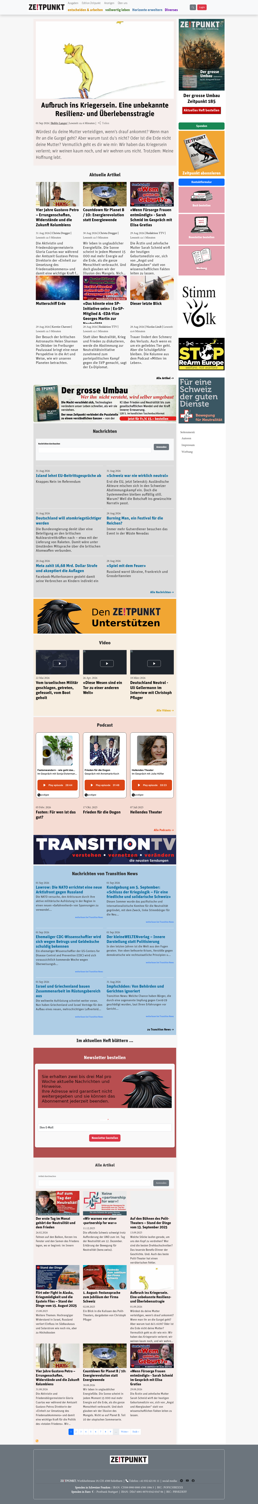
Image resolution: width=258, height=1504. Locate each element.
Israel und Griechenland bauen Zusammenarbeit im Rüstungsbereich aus (68, 984)
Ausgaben (73, 3)
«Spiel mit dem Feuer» (126, 558)
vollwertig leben (117, 10)
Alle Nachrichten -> (162, 584)
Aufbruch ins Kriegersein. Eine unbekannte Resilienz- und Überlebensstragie (150, 1290)
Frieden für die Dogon (102, 805)
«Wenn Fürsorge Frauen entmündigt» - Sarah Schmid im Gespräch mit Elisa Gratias (151, 217)
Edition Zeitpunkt (91, 3)
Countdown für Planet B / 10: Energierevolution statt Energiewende (103, 215)
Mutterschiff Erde (51, 304)
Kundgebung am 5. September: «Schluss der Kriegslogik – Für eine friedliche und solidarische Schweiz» (139, 885)
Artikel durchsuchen (47, 1169)
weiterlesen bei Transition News (89, 910)
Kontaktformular (201, 182)
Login (202, 7)
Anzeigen (109, 3)
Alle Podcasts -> (164, 822)
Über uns (122, 3)
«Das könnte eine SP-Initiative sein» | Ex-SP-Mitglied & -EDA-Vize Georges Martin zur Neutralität (103, 313)
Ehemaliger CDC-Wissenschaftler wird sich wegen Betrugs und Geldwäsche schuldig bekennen (68, 934)
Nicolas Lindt (154, 327)
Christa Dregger (61, 233)
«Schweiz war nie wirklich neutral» (137, 468)
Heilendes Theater (146, 805)
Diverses (171, 10)
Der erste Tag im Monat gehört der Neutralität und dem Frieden (55, 1216)
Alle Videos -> (165, 703)
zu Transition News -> (160, 1022)
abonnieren (37, 1433)
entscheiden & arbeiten (85, 10)
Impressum (188, 445)
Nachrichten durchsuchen (49, 436)
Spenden (201, 126)
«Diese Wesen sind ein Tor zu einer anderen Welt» (102, 680)
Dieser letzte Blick (146, 304)
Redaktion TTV (155, 233)
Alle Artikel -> (165, 378)
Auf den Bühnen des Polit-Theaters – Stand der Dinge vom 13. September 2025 (150, 1216)
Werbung (187, 452)
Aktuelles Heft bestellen (201, 110)
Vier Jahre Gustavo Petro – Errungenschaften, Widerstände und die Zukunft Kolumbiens (57, 217)
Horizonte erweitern (147, 10)
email (103, 1112)
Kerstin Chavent (61, 327)
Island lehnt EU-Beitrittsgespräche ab (68, 468)
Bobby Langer (59, 123)
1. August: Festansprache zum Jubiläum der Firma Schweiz (101, 1290)
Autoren (186, 438)
